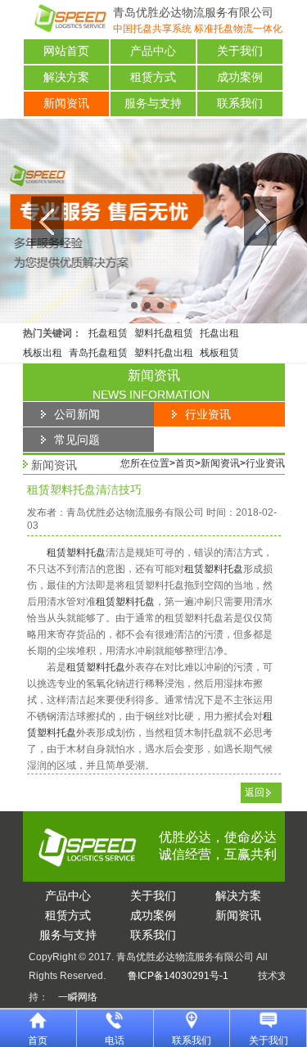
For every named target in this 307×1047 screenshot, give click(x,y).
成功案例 (240, 77)
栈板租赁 (219, 353)
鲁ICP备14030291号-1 (178, 976)
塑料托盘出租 (163, 353)
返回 (254, 792)
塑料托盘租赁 (163, 333)
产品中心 (153, 51)
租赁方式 (153, 77)
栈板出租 (42, 353)
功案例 (153, 915)
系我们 (153, 934)
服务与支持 (153, 103)
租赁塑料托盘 (76, 552)
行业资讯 (265, 463)
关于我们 (240, 51)
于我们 (153, 895)
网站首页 (66, 51)
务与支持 (68, 934)
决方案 (238, 895)
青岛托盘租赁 (98, 353)
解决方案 (66, 77)
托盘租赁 (108, 333)
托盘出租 (219, 333)
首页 (185, 463)
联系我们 (240, 103)
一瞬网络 (72, 997)
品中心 (68, 895)
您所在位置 (144, 463)
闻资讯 (238, 915)
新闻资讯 (66, 103)
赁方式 (68, 915)
